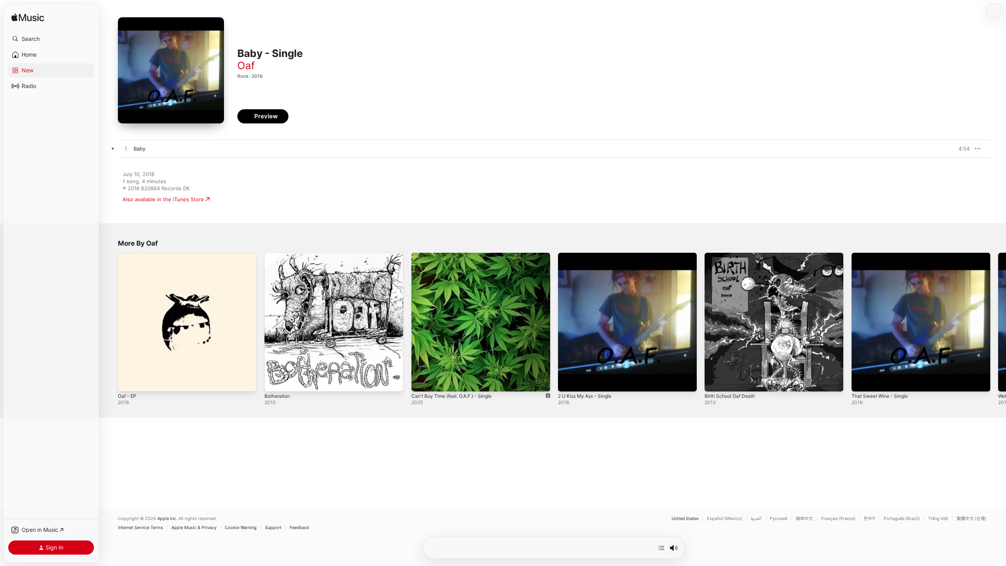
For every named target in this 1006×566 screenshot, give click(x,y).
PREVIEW (960, 148)
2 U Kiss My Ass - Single (588, 256)
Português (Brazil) (902, 518)
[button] (51, 39)
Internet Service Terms (140, 528)
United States (685, 518)
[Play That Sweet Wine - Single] (861, 382)
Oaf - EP (128, 256)
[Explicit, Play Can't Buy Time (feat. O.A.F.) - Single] (421, 382)
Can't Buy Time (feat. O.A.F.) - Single (456, 256)
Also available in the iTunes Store (163, 199)
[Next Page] (998, 322)
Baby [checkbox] (139, 148)
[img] (27, 17)
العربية (756, 518)
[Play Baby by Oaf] (126, 149)
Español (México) (724, 518)
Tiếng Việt (938, 518)
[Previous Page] (110, 322)
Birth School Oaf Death (732, 256)
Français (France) (838, 518)
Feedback (299, 528)
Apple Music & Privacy (194, 528)
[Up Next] (661, 547)
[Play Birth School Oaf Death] (714, 382)
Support (273, 528)
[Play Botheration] (274, 382)
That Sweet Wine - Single (883, 256)
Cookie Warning (241, 528)
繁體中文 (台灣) (971, 518)
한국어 (870, 518)
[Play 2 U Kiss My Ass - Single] (568, 382)
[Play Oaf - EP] (128, 382)
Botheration (278, 256)
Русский (779, 518)
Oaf (246, 65)
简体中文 (804, 518)
